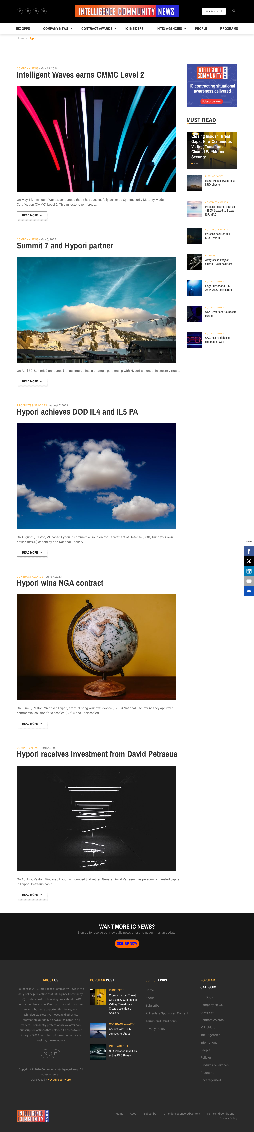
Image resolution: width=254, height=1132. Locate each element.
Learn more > (57, 1040)
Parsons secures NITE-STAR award (219, 236)
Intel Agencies (169, 28)
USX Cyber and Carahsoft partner (220, 314)
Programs (229, 28)
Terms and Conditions (161, 1021)
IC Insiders (134, 28)
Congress (207, 1012)
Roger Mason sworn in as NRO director (220, 182)
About (149, 998)
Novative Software (59, 1080)
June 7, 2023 (54, 577)
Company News (55, 28)
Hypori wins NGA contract (60, 582)
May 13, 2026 (49, 68)
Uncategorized (210, 1080)
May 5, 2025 (48, 239)
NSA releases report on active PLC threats (123, 1053)
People (201, 28)
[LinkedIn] (249, 571)
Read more (30, 215)
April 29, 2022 (49, 748)
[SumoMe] (249, 591)
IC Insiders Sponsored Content (166, 1013)
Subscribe (152, 1005)
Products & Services (32, 406)
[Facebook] (249, 551)
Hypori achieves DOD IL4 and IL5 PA (77, 411)
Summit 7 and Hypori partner (65, 245)
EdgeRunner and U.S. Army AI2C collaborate (218, 288)
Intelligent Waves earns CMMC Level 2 (80, 74)
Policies (206, 1057)
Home (20, 38)
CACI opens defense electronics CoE (217, 339)
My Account (214, 11)
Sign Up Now (127, 943)
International (209, 1042)
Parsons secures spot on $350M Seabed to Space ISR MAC (220, 210)
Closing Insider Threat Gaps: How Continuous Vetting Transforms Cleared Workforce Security (211, 146)
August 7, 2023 (58, 406)
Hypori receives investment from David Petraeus (97, 753)
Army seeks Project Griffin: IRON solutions (219, 262)
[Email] (249, 581)
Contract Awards (96, 28)
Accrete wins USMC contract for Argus (121, 1031)
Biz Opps (23, 28)
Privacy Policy (155, 1029)
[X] (249, 561)
